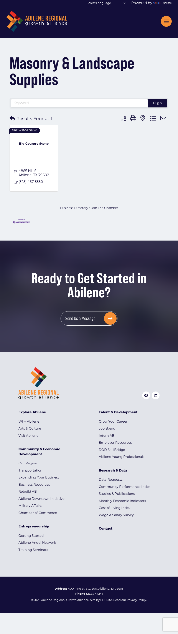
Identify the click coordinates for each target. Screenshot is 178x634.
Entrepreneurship (33, 526)
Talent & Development (118, 412)
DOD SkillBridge (112, 450)
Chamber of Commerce (37, 513)
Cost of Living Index (114, 508)
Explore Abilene (32, 412)
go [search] (159, 103)
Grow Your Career (113, 421)
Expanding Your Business (38, 477)
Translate (166, 3)
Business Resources (34, 485)
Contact (105, 528)
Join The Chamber (104, 208)
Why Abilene (28, 421)
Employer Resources (115, 443)
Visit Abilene (28, 436)
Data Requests (110, 480)
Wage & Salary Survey (116, 515)
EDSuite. (106, 600)
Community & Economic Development (39, 452)
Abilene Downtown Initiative (41, 499)
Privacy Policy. (137, 600)
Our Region (27, 463)
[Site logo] (36, 21)
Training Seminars (33, 550)
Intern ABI (107, 436)
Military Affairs (29, 506)
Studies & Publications (117, 494)
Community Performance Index (124, 487)
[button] (12, 119)
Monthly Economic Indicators (122, 501)
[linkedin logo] (156, 395)
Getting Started (31, 536)
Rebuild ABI (28, 491)
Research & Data (113, 470)
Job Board (107, 428)
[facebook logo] (146, 395)
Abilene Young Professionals (121, 457)
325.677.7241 (94, 593)
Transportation (30, 470)
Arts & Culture (29, 428)
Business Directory (74, 208)
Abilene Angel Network (37, 543)
